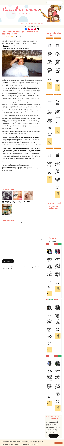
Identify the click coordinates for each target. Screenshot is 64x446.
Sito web (3, 253)
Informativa (53, 435)
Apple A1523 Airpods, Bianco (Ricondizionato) (49, 165)
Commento (4, 225)
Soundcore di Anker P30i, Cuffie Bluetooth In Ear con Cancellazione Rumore (57, 114)
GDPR (37, 444)
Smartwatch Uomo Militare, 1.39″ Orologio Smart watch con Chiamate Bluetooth (57, 319)
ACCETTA (58, 442)
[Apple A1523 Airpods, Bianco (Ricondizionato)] (49, 155)
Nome (3, 241)
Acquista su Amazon (50, 86)
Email (3, 247)
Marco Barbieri (9, 167)
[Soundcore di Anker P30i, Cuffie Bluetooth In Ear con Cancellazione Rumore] (57, 102)
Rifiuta (51, 442)
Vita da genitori (17, 36)
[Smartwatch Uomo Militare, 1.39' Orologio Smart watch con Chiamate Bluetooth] (57, 307)
